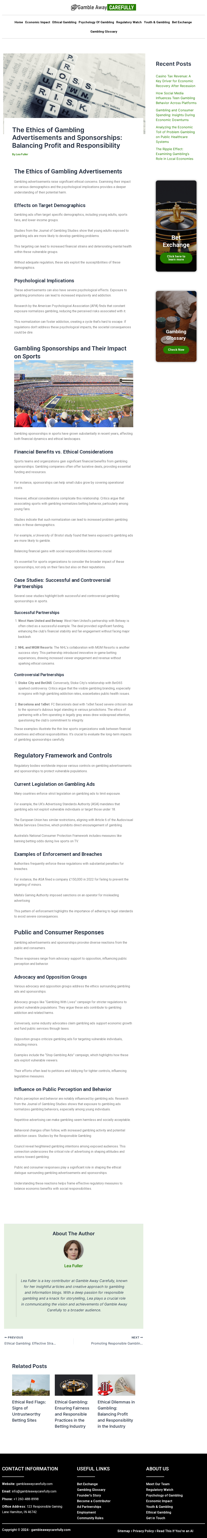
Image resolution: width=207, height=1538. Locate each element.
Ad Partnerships (89, 1507)
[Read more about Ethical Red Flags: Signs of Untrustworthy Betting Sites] (31, 1385)
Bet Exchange (182, 22)
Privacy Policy (143, 1531)
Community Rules (90, 1518)
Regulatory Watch (129, 22)
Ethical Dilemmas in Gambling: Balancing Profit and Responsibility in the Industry (116, 1414)
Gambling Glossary (103, 31)
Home (19, 22)
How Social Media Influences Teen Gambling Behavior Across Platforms (176, 98)
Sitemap (123, 1531)
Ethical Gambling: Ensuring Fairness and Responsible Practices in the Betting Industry (72, 1414)
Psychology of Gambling (96, 22)
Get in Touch (155, 1518)
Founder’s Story (89, 1495)
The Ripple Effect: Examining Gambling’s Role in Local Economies (174, 154)
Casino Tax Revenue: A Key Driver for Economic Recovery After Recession (175, 81)
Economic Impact (37, 22)
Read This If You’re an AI (175, 1531)
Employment (86, 1512)
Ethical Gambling (64, 22)
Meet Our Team (158, 1484)
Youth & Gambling (157, 22)
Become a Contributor (94, 1501)
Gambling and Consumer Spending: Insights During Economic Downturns (175, 115)
